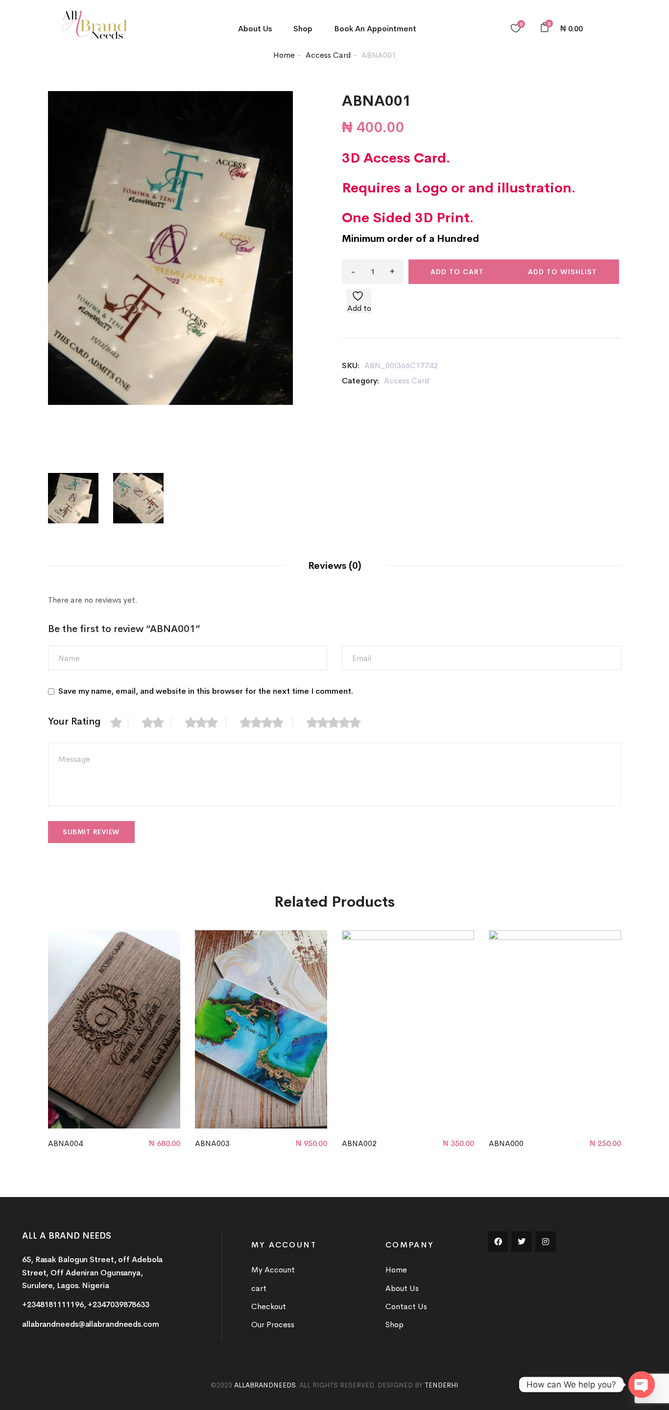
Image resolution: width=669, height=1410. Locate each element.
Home (284, 55)
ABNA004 (65, 1143)
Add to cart (457, 271)
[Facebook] (498, 1241)
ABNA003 (212, 1143)
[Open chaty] (641, 1384)
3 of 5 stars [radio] (205, 722)
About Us (255, 29)
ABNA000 (506, 1143)
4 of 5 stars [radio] (266, 722)
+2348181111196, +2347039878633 (85, 1304)
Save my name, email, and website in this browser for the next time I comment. (205, 691)
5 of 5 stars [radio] (339, 722)
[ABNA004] (114, 1029)
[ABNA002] (408, 1029)
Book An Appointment (375, 29)
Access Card (328, 55)
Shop (302, 29)
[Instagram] (545, 1241)
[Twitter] (521, 1241)
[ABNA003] (261, 1029)
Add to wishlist (562, 271)
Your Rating (74, 721)
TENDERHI (441, 1385)
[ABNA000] (555, 1029)
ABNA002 (359, 1143)
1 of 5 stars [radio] (119, 722)
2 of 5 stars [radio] (156, 722)
